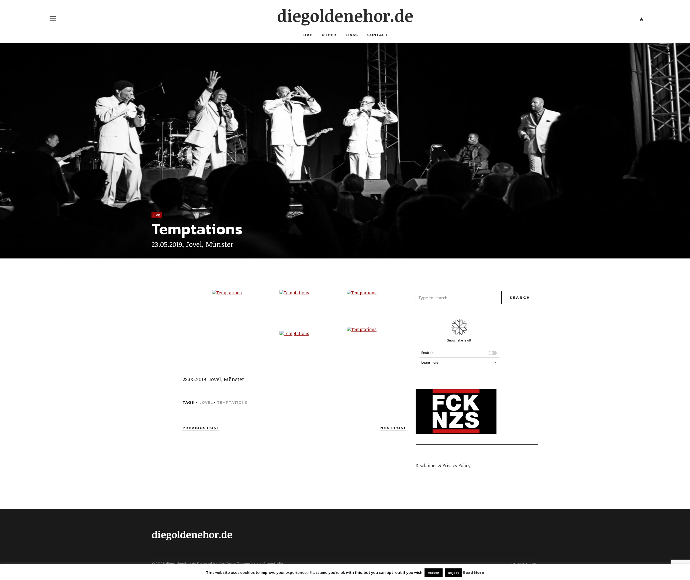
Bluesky (641, 19)
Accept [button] (433, 572)
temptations (232, 402)
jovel (206, 402)
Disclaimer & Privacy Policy (443, 465)
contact (377, 35)
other (329, 35)
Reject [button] (453, 572)
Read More (473, 572)
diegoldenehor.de (345, 15)
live (307, 35)
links (352, 35)
